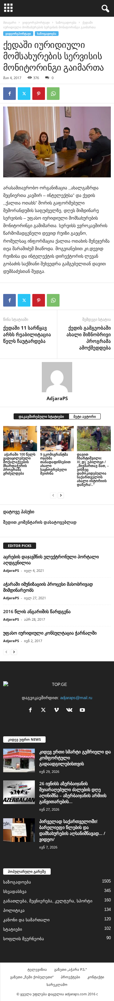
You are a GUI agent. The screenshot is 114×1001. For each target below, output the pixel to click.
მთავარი (9, 22)
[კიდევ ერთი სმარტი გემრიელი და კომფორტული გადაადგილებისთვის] (19, 760)
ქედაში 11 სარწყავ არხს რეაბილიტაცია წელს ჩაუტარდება (27, 334)
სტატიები (12, 929)
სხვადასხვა (15, 891)
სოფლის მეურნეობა (23, 938)
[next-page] (61, 495)
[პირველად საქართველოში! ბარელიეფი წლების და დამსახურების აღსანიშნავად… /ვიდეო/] (19, 830)
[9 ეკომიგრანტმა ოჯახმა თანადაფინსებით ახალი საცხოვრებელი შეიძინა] (57, 438)
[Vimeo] (57, 710)
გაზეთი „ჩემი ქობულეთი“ (32, 977)
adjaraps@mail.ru (76, 697)
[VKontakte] (70, 710)
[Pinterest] (38, 93)
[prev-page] (53, 495)
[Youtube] (83, 710)
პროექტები (70, 977)
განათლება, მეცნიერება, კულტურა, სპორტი (47, 901)
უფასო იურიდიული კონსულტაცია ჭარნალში (50, 633)
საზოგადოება (66, 22)
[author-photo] (57, 377)
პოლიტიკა (14, 910)
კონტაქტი (95, 977)
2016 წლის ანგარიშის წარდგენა (37, 611)
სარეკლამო (57, 984)
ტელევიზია (37, 969)
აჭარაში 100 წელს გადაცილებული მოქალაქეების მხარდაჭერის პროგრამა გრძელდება (19, 463)
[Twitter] (24, 93)
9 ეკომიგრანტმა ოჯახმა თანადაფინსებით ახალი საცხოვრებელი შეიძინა (55, 463)
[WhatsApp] (53, 93)
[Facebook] (9, 93)
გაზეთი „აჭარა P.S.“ (70, 969)
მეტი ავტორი (84, 416)
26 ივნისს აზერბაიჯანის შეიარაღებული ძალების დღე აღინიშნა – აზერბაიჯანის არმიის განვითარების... (72, 792)
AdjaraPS (57, 398)
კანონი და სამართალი (26, 920)
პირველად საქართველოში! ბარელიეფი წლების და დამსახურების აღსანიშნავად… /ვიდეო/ (72, 830)
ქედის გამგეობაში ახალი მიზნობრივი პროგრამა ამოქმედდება (88, 338)
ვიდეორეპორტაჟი (36, 22)
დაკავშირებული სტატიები (41, 416)
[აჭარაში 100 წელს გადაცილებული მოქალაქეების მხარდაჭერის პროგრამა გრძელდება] (20, 438)
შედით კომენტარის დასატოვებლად (40, 522)
